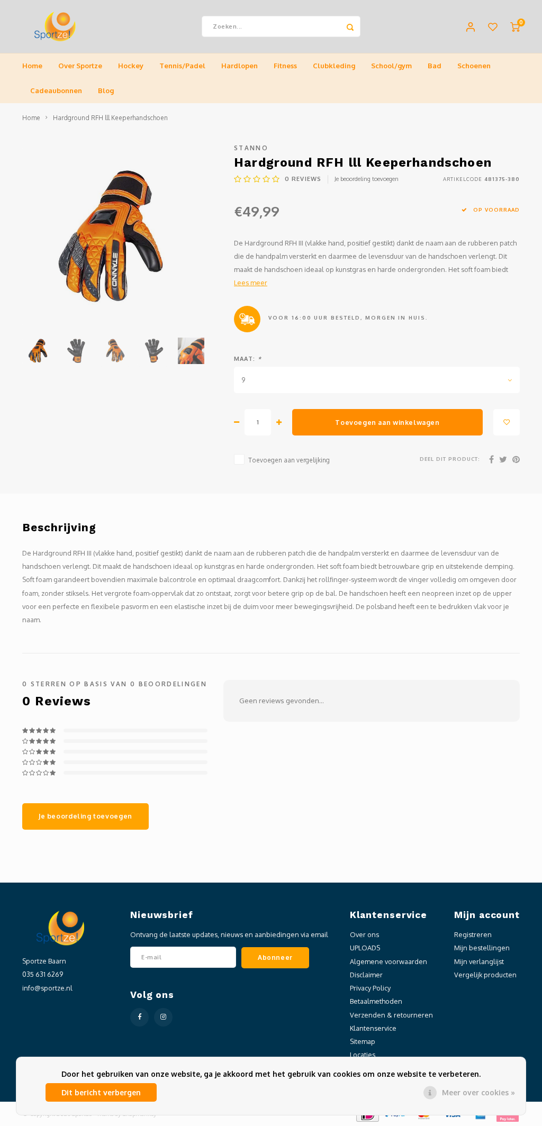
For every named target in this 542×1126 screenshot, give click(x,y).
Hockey (130, 65)
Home (32, 65)
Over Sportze (80, 65)
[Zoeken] (349, 26)
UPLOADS (365, 947)
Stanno (251, 148)
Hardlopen (239, 65)
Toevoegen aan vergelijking (289, 460)
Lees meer (250, 282)
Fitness (285, 65)
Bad (434, 65)
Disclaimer (366, 974)
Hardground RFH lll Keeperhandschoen (110, 118)
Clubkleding (334, 65)
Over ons (364, 934)
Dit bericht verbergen (101, 1092)
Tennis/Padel (182, 65)
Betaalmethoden (376, 1001)
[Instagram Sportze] (163, 1017)
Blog (106, 90)
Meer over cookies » (478, 1092)
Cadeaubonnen (56, 90)
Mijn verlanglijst (479, 961)
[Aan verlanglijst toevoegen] (506, 422)
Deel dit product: (450, 459)
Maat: (247, 358)
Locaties (362, 1054)
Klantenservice (373, 1028)
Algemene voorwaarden (388, 961)
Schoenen (474, 65)
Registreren (473, 934)
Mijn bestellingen (482, 947)
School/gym (391, 65)
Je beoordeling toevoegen (367, 179)
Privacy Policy (370, 988)
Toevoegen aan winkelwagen (387, 422)
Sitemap (362, 1041)
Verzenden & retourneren (391, 1015)
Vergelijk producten (485, 974)
